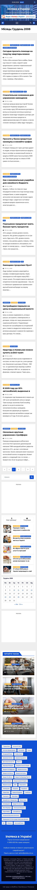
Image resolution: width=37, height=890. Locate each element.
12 (23, 590)
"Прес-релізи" (19, 860)
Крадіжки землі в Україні (22, 765)
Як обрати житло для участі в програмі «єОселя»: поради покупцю (16, 709)
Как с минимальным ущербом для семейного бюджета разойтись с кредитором (18, 183)
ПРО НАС (28, 876)
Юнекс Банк (23, 800)
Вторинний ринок (7, 754)
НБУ (32, 45)
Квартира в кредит (8, 765)
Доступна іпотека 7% (8, 761)
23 (10, 597)
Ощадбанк (15, 788)
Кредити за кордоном (9, 769)
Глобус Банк (18, 754)
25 (18, 597)
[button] (30, 23)
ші (3, 823)
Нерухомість (21, 302)
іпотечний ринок (19, 823)
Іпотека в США (17, 746)
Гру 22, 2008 (8, 57)
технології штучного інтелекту (11, 815)
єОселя (9, 823)
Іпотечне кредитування (9, 750)
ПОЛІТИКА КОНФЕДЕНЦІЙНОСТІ (15, 876)
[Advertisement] (18, 498)
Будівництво (6, 302)
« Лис (16, 604)
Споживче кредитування (9, 47)
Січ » (21, 604)
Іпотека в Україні (18, 9)
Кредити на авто (15, 45)
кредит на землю (18, 804)
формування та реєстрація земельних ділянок (15, 819)
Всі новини (6, 45)
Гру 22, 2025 (10, 692)
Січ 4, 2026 (9, 672)
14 (31, 590)
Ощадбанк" (24, 788)
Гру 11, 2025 (10, 731)
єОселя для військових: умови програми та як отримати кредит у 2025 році (17, 729)
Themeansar (31, 887)
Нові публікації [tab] (12, 520)
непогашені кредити (19, 807)
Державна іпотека (7, 758)
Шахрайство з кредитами (10, 800)
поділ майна (6, 811)
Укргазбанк (15, 796)
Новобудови (6, 788)
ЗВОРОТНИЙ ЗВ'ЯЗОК (18, 878)
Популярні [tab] (27, 520)
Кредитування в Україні (20, 781)
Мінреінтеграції (7, 784)
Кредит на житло (7, 777)
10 (14, 590)
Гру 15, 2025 (10, 711)
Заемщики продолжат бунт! (17, 265)
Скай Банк (28, 792)
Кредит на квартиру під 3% (22, 777)
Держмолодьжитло (21, 758)
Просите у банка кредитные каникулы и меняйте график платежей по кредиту (17, 142)
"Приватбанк (6, 746)
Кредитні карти (7, 781)
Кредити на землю (26, 217)
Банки (29, 750)
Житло (19, 761)
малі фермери (7, 807)
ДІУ (11, 91)
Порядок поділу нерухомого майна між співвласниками (17, 668)
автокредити (6, 804)
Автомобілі (21, 750)
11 (18, 590)
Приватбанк (6, 792)
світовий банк (17, 811)
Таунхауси (6, 796)
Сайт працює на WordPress (10, 887)
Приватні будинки (17, 792)
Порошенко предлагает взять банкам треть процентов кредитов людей (18, 227)
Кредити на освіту (21, 773)
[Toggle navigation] (17, 22)
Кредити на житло (25, 45)
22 (5, 597)
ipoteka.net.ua (22, 871)
